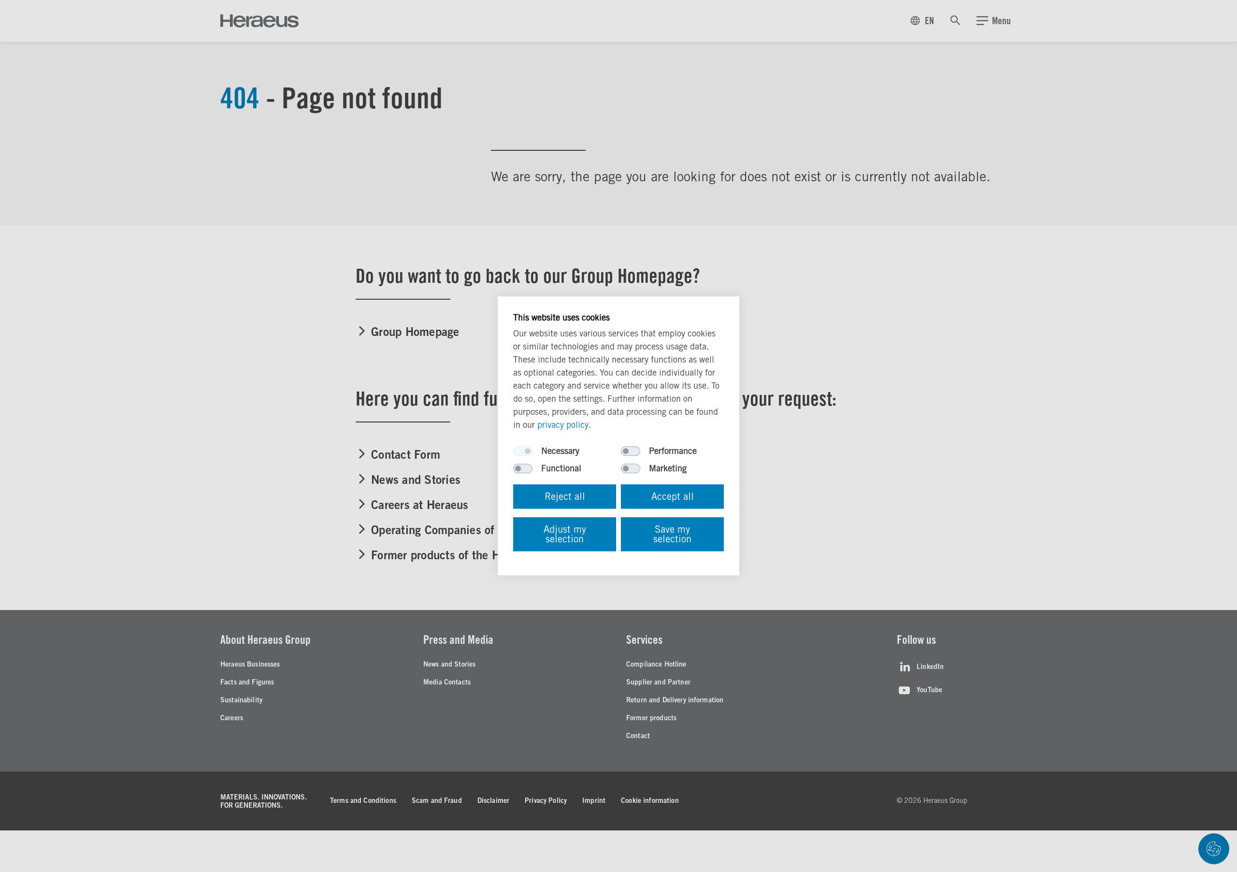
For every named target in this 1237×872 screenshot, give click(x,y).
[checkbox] (522, 451)
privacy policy (563, 425)
